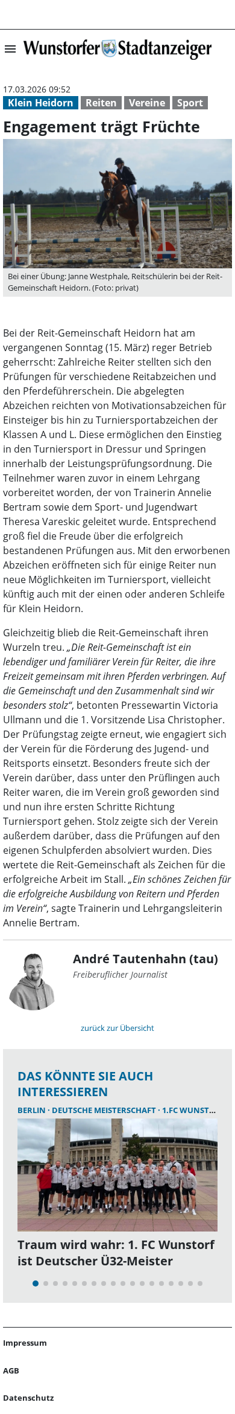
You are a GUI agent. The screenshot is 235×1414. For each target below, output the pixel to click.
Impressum (25, 1342)
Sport (190, 102)
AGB (11, 1370)
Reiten (101, 102)
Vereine (147, 102)
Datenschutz (28, 1397)
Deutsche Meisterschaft (105, 1110)
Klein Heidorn (41, 102)
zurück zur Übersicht (117, 1027)
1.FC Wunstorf (193, 1110)
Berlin (32, 1110)
